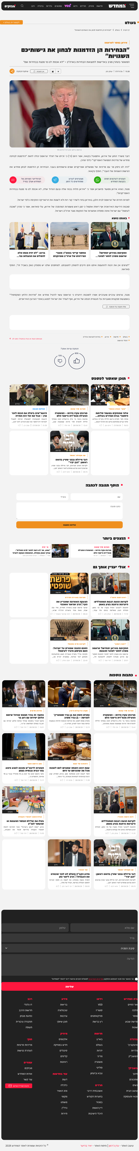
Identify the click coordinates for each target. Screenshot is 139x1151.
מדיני (99, 1055)
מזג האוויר (62, 1090)
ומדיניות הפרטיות (96, 978)
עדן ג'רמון (114, 1145)
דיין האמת (97, 1107)
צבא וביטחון (96, 1073)
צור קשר (27, 1079)
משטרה (98, 1061)
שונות (135, 1027)
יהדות (99, 1050)
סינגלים (63, 1050)
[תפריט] (131, 6)
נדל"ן (64, 1107)
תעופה (29, 1027)
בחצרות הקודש (94, 1096)
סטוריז (99, 1010)
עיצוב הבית (132, 1090)
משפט (64, 1101)
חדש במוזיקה (60, 1044)
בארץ (99, 1038)
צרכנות (63, 1015)
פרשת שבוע (131, 1021)
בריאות (63, 1004)
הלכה (135, 1010)
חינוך (135, 1073)
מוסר (135, 1015)
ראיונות (63, 1061)
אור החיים (133, 1004)
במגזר (99, 1101)
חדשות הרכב (25, 1010)
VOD (67, 5)
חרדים (83, 5)
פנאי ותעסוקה (130, 1096)
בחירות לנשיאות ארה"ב (91, 336)
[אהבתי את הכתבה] (77, 361)
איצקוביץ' (133, 1044)
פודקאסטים (96, 1015)
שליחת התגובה (69, 524)
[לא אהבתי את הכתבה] (60, 361)
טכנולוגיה (62, 1010)
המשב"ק (133, 1055)
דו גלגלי (28, 1004)
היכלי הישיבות (95, 1113)
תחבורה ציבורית (24, 1021)
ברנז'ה (40, 5)
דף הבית (126, 30)
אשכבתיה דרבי (94, 1090)
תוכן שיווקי (62, 1021)
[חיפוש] (22, 6)
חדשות (100, 5)
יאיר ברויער (86, 1145)
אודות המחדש (25, 1073)
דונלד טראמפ (122, 340)
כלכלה (64, 1084)
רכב (33, 5)
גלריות (49, 5)
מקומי (64, 1096)
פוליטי (99, 1067)
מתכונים (58, 5)
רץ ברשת (97, 1021)
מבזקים (28, 1067)
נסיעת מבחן (26, 1015)
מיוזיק (91, 5)
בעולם (117, 30)
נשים (135, 1084)
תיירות (64, 1113)
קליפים (63, 1055)
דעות (64, 1079)
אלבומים (63, 1038)
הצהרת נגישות (24, 1050)
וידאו (75, 5)
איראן (107, 336)
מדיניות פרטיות (24, 1044)
